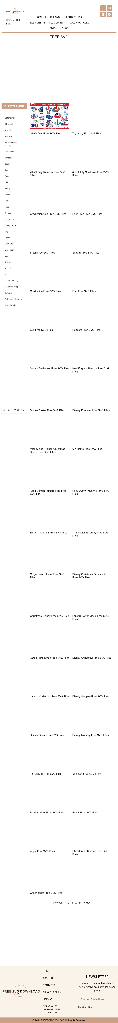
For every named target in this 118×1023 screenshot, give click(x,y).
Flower (7, 194)
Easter (7, 176)
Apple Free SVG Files (42, 851)
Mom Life (9, 243)
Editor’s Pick (10, 118)
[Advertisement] (59, 73)
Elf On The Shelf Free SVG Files (48, 532)
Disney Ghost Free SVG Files (47, 735)
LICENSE (47, 999)
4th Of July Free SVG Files (45, 133)
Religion (8, 262)
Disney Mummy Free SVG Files (90, 735)
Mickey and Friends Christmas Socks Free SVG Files (47, 450)
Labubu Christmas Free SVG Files (49, 696)
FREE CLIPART (55, 22)
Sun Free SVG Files (41, 329)
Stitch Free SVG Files (42, 252)
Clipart (7, 164)
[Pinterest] (103, 14)
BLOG (53, 28)
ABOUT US (48, 978)
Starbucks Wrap (11, 286)
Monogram (9, 250)
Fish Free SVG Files (84, 291)
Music (7, 256)
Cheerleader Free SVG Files (46, 892)
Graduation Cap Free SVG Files (48, 214)
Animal (8, 130)
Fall (6, 182)
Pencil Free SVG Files (85, 812)
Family (7, 188)
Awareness (9, 136)
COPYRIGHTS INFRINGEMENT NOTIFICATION (51, 1009)
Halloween (9, 219)
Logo (7, 231)
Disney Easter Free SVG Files (47, 410)
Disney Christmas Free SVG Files (91, 657)
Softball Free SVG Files (85, 252)
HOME (38, 17)
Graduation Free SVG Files (45, 291)
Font (6, 200)
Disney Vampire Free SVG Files (90, 696)
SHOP (65, 28)
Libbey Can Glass (12, 225)
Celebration (9, 151)
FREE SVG (54, 17)
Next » (87, 902)
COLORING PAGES (79, 22)
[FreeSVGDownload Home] (15, 13)
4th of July (9, 124)
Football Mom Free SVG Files (47, 812)
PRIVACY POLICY (52, 992)
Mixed (7, 237)
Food (7, 207)
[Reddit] (109, 14)
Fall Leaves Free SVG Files (46, 773)
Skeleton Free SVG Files (86, 773)
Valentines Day (11, 305)
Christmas (9, 157)
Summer (8, 293)
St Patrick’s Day (11, 280)
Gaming (8, 213)
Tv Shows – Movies (13, 299)
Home (9, 20)
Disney (7, 170)
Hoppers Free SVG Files (86, 329)
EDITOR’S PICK (74, 17)
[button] (14, 106)
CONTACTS (49, 985)
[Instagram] (109, 8)
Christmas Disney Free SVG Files (49, 616)
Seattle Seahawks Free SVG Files (49, 368)
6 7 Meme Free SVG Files (87, 448)
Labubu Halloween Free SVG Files (49, 657)
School (8, 268)
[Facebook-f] (103, 8)
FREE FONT (35, 22)
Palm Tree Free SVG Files (87, 214)
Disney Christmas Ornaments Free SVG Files (89, 576)
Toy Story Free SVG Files (87, 133)
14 (80, 902)
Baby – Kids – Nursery (11, 144)
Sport (7, 274)
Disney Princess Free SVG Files (91, 410)
